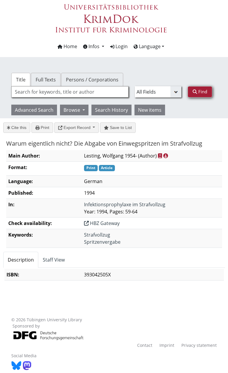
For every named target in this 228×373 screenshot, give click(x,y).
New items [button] (150, 110)
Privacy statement (199, 345)
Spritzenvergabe (102, 242)
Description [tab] (21, 259)
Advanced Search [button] (34, 110)
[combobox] (69, 91)
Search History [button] (111, 110)
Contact (144, 345)
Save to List (120, 127)
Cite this (18, 127)
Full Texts (46, 79)
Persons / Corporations (92, 79)
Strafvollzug (97, 235)
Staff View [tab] (54, 259)
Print (44, 127)
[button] (93, 46)
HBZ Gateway (104, 223)
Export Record (77, 127)
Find (202, 92)
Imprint (166, 345)
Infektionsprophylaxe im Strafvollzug (124, 204)
